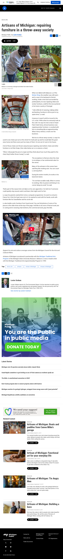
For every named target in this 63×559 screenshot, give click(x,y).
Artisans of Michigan (45, 266)
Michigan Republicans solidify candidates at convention (18, 395)
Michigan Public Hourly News (40, 534)
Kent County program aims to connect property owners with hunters (22, 384)
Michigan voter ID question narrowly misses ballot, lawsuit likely (21, 367)
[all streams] (60, 8)
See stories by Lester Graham (21, 291)
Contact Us (26, 534)
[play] (4, 8)
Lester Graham (17, 35)
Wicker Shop (36, 95)
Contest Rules (39, 538)
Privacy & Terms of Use (53, 534)
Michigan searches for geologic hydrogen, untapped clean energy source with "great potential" (30, 389)
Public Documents (28, 541)
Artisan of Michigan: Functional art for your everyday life (42, 454)
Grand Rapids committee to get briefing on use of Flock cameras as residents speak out (28, 372)
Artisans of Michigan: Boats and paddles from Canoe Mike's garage (43, 427)
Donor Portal (45, 2)
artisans (19, 266)
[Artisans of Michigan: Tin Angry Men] (14, 481)
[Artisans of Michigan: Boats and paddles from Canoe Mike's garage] (14, 427)
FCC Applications (53, 538)
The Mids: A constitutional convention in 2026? (16, 378)
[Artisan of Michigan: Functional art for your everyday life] (14, 456)
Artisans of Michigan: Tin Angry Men (43, 480)
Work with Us (26, 538)
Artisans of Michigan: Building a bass (43, 505)
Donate (56, 2)
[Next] (59, 84)
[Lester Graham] (5, 283)
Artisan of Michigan (31, 266)
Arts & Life (5, 20)
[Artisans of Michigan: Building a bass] (14, 507)
